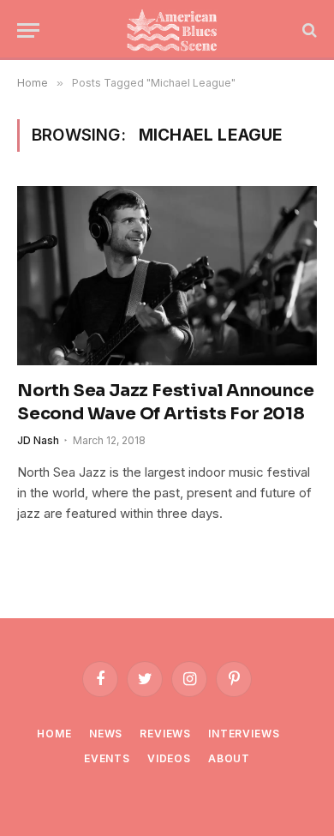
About (229, 758)
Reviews (165, 733)
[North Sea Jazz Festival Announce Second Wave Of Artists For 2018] (167, 275)
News (105, 733)
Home (54, 733)
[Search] (308, 30)
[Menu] (28, 30)
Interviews (243, 733)
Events (107, 758)
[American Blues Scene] (175, 30)
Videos (169, 758)
